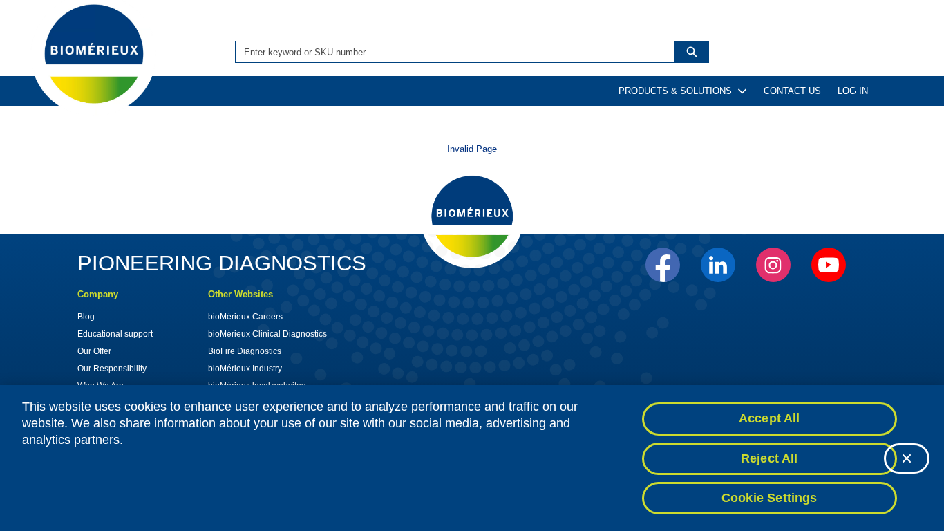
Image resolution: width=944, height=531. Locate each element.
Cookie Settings (769, 498)
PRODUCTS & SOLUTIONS (675, 91)
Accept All (769, 418)
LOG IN (853, 91)
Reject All (769, 458)
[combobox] (449, 51)
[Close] (906, 458)
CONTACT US (792, 91)
